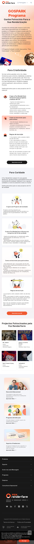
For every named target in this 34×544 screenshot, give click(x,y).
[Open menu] (31, 2)
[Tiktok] (19, 507)
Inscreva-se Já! (17, 162)
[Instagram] (23, 507)
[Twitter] (27, 507)
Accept (24, 541)
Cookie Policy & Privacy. (17, 535)
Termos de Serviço (9, 522)
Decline (9, 541)
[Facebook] (15, 507)
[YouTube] (7, 507)
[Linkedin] (11, 507)
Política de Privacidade (24, 522)
